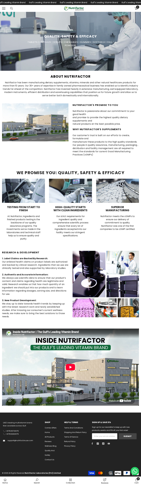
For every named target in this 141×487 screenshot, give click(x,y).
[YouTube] (109, 443)
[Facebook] (92, 443)
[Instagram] (98, 443)
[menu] (3, 8)
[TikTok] (103, 443)
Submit (128, 436)
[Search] (11, 8)
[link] (37, 481)
